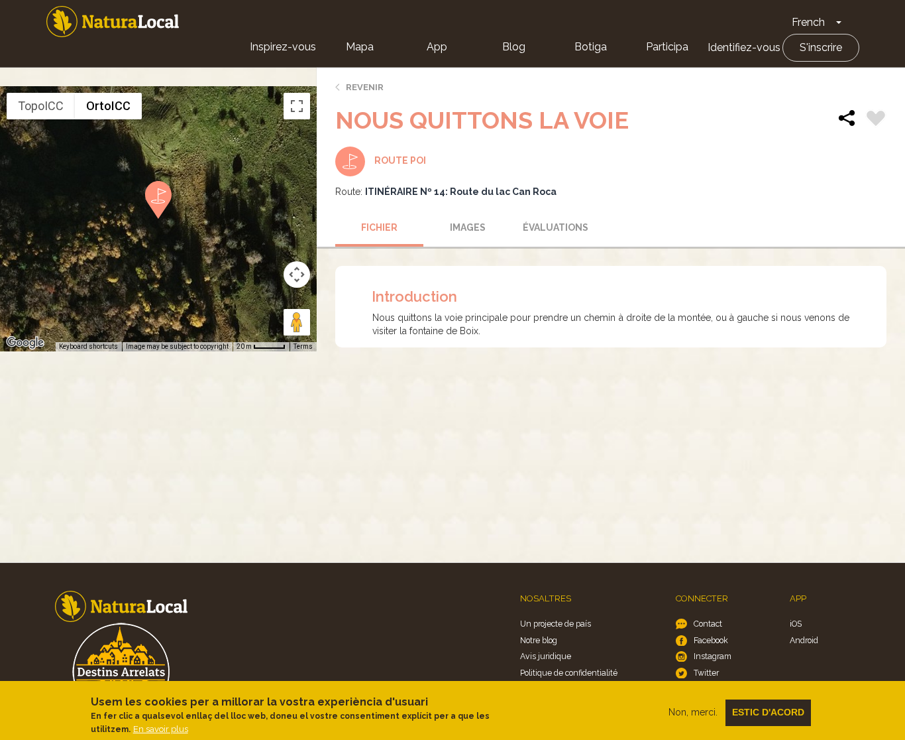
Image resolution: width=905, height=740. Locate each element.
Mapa (360, 46)
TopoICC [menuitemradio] (41, 106)
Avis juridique (545, 656)
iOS (796, 624)
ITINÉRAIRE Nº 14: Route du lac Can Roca (461, 191)
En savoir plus (160, 729)
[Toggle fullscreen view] (297, 106)
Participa (667, 46)
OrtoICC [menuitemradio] (108, 106)
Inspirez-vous (283, 46)
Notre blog (538, 640)
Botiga (590, 46)
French (808, 22)
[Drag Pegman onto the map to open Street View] (297, 322)
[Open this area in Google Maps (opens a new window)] (25, 342)
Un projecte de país (555, 624)
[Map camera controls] (297, 274)
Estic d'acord (768, 712)
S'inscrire (821, 47)
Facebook (711, 640)
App (437, 46)
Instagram (712, 656)
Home (112, 21)
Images (468, 227)
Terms (303, 346)
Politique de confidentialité (568, 673)
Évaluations (555, 227)
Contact (708, 624)
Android (804, 640)
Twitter (706, 673)
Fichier (379, 227)
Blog (513, 46)
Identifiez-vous (744, 47)
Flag (875, 120)
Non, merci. (693, 712)
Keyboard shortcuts (88, 346)
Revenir (365, 87)
